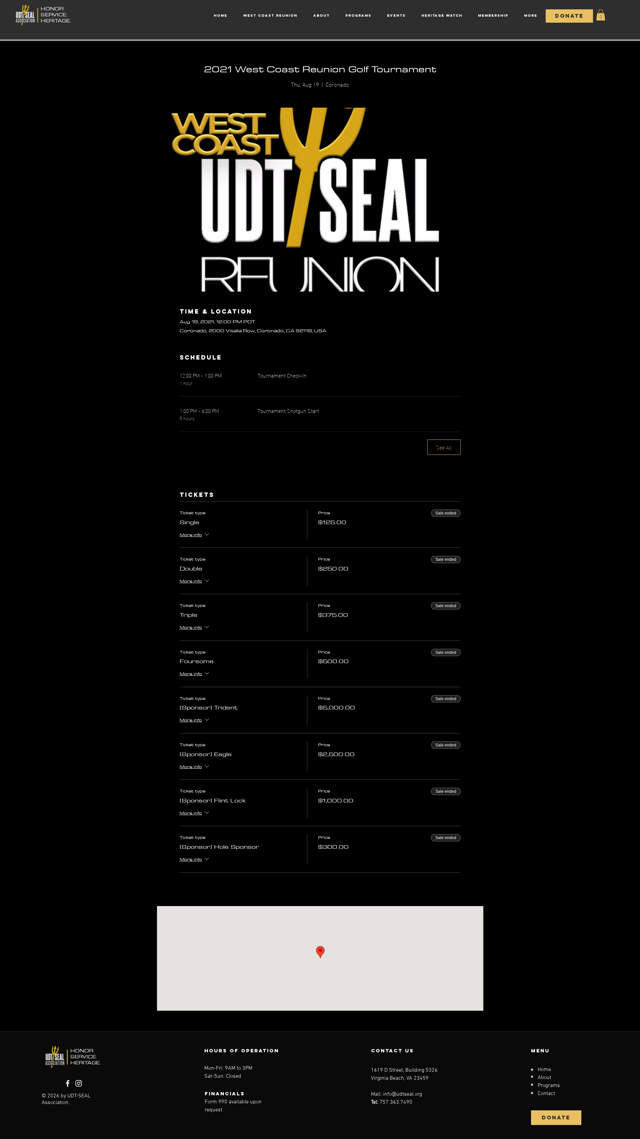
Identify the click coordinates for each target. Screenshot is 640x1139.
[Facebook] (67, 1083)
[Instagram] (78, 1083)
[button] (600, 14)
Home (544, 1069)
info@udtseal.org (402, 1094)
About (544, 1077)
